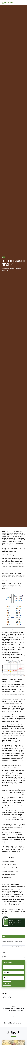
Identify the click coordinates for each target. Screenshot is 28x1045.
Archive (4, 956)
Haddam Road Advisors (8, 268)
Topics (3, 952)
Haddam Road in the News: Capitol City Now (12, 941)
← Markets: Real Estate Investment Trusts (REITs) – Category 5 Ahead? (14, 1009)
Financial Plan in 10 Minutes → (13, 1023)
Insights (3, 257)
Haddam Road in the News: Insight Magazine (12, 947)
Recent (4, 936)
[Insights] (13, 1016)
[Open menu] (24, 2)
